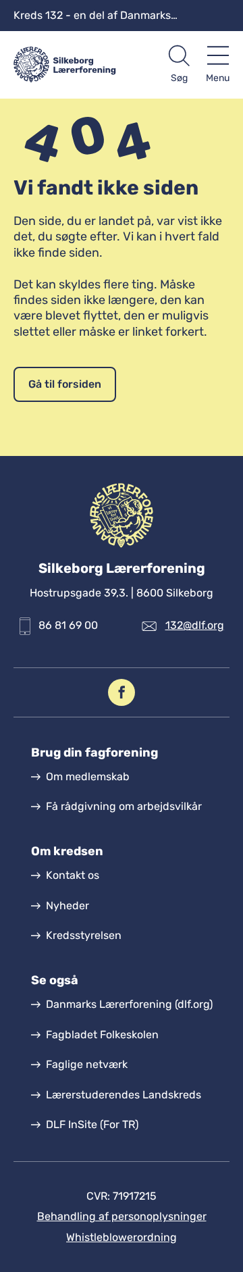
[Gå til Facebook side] (121, 692)
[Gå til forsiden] (68, 65)
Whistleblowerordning (121, 1237)
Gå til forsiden (64, 384)
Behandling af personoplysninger (122, 1216)
